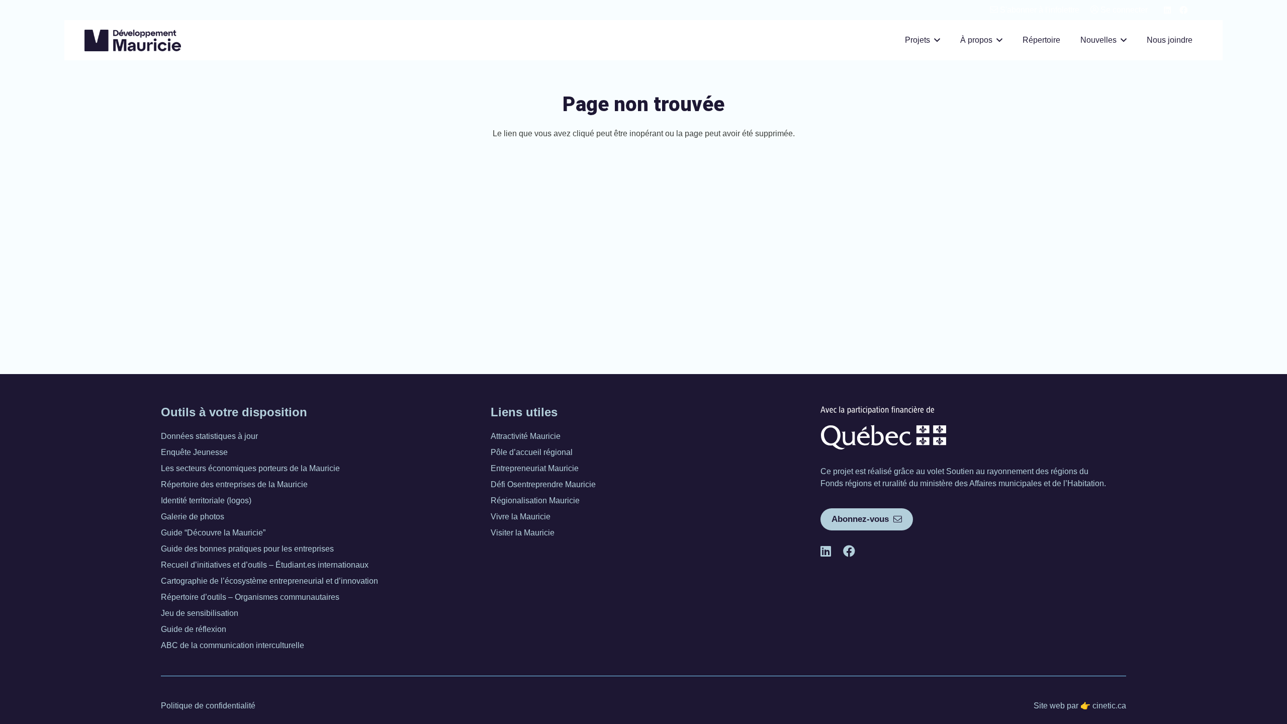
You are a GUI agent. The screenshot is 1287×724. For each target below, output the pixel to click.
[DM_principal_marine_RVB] (132, 40)
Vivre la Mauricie (520, 516)
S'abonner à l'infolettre (1038, 10)
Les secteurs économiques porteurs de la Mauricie (250, 468)
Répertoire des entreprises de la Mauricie (234, 484)
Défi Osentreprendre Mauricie (543, 484)
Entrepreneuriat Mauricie (535, 468)
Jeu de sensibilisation (199, 613)
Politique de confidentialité (208, 705)
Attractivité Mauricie (526, 436)
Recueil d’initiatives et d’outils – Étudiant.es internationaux (265, 565)
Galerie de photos (192, 516)
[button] (937, 40)
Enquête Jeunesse (194, 452)
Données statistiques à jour (209, 436)
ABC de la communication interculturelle (232, 645)
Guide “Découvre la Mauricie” (213, 532)
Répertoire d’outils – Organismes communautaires (250, 597)
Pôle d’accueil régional (532, 452)
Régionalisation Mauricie (535, 500)
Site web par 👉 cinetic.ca (1080, 705)
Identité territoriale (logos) (206, 500)
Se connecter (1123, 10)
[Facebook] (1183, 10)
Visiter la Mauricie (523, 532)
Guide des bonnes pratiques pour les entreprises (247, 549)
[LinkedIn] (1167, 10)
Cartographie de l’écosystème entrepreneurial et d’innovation (269, 581)
